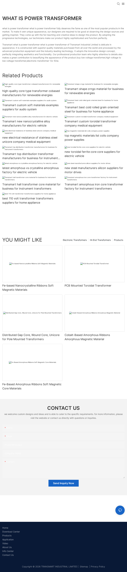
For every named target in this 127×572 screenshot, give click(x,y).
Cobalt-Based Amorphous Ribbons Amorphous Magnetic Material (87, 337)
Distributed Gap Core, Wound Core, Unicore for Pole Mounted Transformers (30, 337)
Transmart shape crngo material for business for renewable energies (94, 91)
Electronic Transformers (75, 240)
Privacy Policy (98, 566)
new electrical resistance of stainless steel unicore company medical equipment (29, 139)
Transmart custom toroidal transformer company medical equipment (90, 123)
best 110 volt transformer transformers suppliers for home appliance (27, 200)
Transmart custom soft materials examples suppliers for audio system (30, 107)
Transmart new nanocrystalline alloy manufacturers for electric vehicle (26, 123)
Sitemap (83, 566)
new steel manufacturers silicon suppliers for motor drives (94, 170)
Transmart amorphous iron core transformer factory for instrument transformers (94, 186)
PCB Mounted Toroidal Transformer (88, 285)
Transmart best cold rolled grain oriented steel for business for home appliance (91, 109)
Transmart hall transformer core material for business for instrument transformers (31, 186)
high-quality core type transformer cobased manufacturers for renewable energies (31, 93)
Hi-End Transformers (100, 240)
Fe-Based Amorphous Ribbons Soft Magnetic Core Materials (31, 386)
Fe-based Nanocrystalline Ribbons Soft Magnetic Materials (28, 287)
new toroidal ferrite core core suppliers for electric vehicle (92, 154)
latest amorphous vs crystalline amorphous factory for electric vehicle (30, 170)
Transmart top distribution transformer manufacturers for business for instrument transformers (30, 156)
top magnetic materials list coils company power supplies (92, 137)
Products (118, 240)
